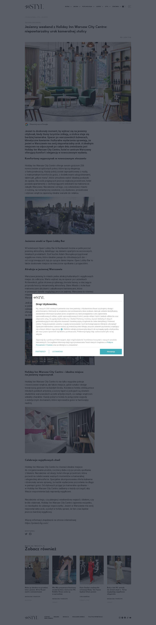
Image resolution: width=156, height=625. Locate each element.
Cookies (49, 345)
